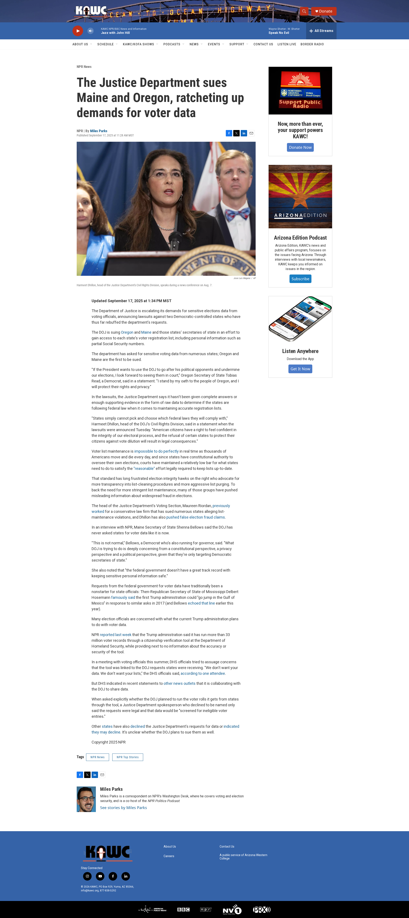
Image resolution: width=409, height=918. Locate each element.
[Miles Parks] (86, 799)
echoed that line (201, 603)
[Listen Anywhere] (300, 319)
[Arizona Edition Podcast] (300, 196)
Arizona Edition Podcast (300, 238)
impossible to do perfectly (156, 451)
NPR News (84, 66)
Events (214, 44)
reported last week (115, 634)
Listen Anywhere (300, 351)
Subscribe (300, 278)
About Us (80, 44)
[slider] (97, 31)
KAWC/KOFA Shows (138, 44)
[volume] (90, 31)
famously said (123, 597)
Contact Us (263, 44)
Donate (325, 11)
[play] (77, 31)
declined (137, 726)
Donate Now (300, 147)
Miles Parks (98, 131)
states (107, 726)
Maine (146, 332)
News (194, 44)
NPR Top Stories (128, 757)
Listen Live (287, 44)
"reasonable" (144, 468)
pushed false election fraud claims (195, 517)
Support (236, 44)
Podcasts (171, 44)
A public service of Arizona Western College (243, 857)
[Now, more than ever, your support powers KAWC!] (300, 90)
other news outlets (180, 683)
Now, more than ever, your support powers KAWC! (300, 130)
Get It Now (300, 368)
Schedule (105, 44)
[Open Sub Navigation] (91, 44)
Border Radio (312, 44)
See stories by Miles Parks (123, 807)
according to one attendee (203, 673)
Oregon (127, 332)
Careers (169, 856)
